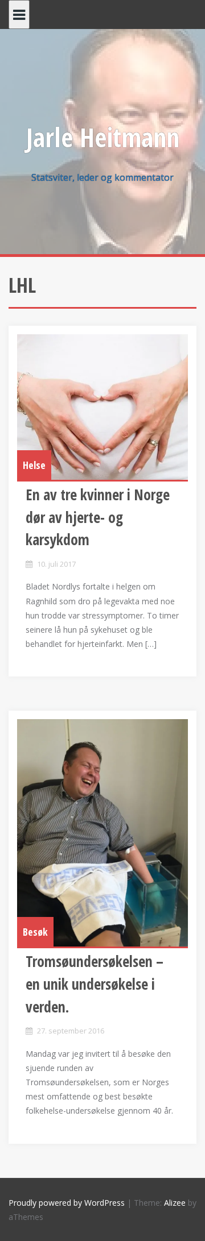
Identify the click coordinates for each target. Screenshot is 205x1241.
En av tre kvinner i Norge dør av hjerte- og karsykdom (98, 517)
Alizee (175, 1202)
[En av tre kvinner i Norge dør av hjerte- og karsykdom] (102, 407)
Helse (34, 465)
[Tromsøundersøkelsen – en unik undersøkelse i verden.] (102, 833)
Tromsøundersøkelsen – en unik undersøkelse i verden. (94, 983)
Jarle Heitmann (102, 137)
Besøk (35, 932)
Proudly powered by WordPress (67, 1202)
